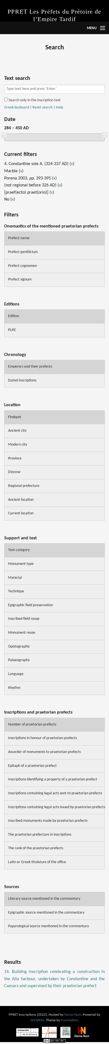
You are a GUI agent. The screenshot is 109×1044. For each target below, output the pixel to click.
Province (15, 458)
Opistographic (19, 646)
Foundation (69, 1020)
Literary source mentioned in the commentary (44, 899)
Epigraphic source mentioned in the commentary (46, 913)
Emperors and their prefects (30, 367)
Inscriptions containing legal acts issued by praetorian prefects (56, 807)
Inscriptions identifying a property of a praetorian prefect (52, 779)
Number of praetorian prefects (32, 724)
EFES (33, 1020)
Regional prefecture (23, 486)
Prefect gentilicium (23, 252)
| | (33, 108)
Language (15, 674)
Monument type (21, 564)
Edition (13, 316)
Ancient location (21, 500)
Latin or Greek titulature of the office (37, 862)
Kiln (41, 1020)
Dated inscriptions (22, 380)
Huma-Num (72, 1015)
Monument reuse (21, 633)
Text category (19, 550)
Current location (21, 513)
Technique (16, 591)
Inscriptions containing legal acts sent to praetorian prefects (55, 793)
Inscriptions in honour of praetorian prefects (42, 738)
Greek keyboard (16, 107)
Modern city (17, 445)
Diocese (14, 472)
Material (15, 578)
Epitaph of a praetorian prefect (32, 766)
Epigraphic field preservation (30, 605)
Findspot (14, 417)
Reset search (42, 107)
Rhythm (14, 688)
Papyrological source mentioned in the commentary (48, 926)
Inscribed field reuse (23, 619)
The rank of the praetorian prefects (35, 848)
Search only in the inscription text (34, 100)
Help (59, 107)
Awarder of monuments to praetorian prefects (44, 752)
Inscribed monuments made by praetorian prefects (47, 821)
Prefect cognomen (22, 266)
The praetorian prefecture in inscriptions (39, 835)
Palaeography (19, 660)
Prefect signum (20, 279)
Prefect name (18, 238)
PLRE (12, 330)
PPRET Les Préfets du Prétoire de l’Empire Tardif (54, 15)
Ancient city (17, 431)
